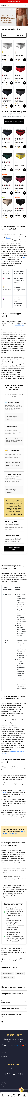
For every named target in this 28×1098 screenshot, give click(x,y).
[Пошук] (8, 1094)
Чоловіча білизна (11, 9)
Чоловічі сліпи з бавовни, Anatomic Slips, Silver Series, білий (6, 54)
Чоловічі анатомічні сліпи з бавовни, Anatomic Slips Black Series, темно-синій (6, 141)
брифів (8, 238)
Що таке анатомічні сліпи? (9, 1022)
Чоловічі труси (19, 325)
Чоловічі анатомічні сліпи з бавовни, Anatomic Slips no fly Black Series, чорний (7, 77)
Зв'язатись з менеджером (14, 121)
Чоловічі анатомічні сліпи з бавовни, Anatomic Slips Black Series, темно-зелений (7, 164)
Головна (3, 9)
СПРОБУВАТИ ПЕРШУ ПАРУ (14, 548)
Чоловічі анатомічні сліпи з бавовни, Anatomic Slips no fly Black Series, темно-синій (6, 101)
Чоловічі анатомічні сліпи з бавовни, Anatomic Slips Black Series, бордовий (19, 187)
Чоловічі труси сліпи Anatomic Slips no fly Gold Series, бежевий (7, 211)
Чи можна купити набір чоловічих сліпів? (12, 994)
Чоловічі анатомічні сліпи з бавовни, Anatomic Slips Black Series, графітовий (6, 187)
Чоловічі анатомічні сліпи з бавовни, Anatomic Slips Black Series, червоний (19, 141)
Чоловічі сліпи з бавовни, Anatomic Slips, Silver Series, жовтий (19, 164)
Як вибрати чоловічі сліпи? (10, 1008)
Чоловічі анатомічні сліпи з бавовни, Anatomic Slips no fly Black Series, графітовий (19, 101)
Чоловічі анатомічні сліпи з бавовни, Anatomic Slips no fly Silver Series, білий (19, 54)
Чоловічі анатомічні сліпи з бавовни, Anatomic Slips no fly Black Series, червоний (20, 77)
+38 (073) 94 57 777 (14, 1035)
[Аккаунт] (24, 1094)
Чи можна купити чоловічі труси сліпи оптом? (11, 1001)
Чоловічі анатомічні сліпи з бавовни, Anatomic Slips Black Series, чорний (19, 211)
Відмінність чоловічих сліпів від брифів (11, 1015)
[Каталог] (3, 1094)
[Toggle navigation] (25, 5)
